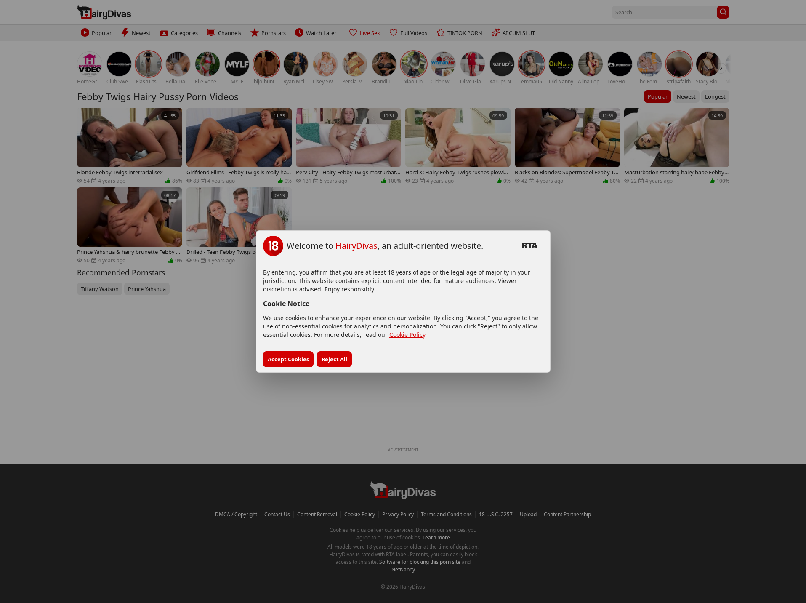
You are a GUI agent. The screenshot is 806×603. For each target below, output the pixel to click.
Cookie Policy (407, 335)
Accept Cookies (288, 359)
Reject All (334, 359)
